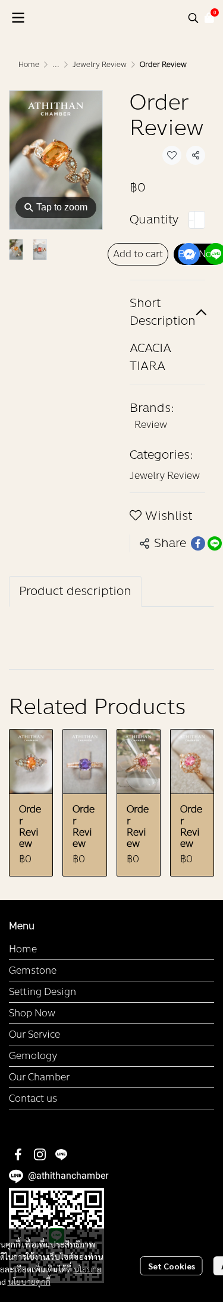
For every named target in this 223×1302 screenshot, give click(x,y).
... (55, 64)
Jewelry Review (100, 64)
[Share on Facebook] (198, 543)
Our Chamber (39, 1077)
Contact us (33, 1098)
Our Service (34, 1034)
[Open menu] (18, 18)
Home (28, 64)
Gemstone (32, 970)
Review (150, 424)
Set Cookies (171, 1266)
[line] (61, 1154)
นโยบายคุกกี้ (29, 1281)
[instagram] (39, 1154)
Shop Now (32, 1013)
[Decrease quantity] (191, 220)
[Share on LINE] (215, 543)
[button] (193, 17)
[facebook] (18, 1154)
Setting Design (42, 991)
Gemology (33, 1055)
